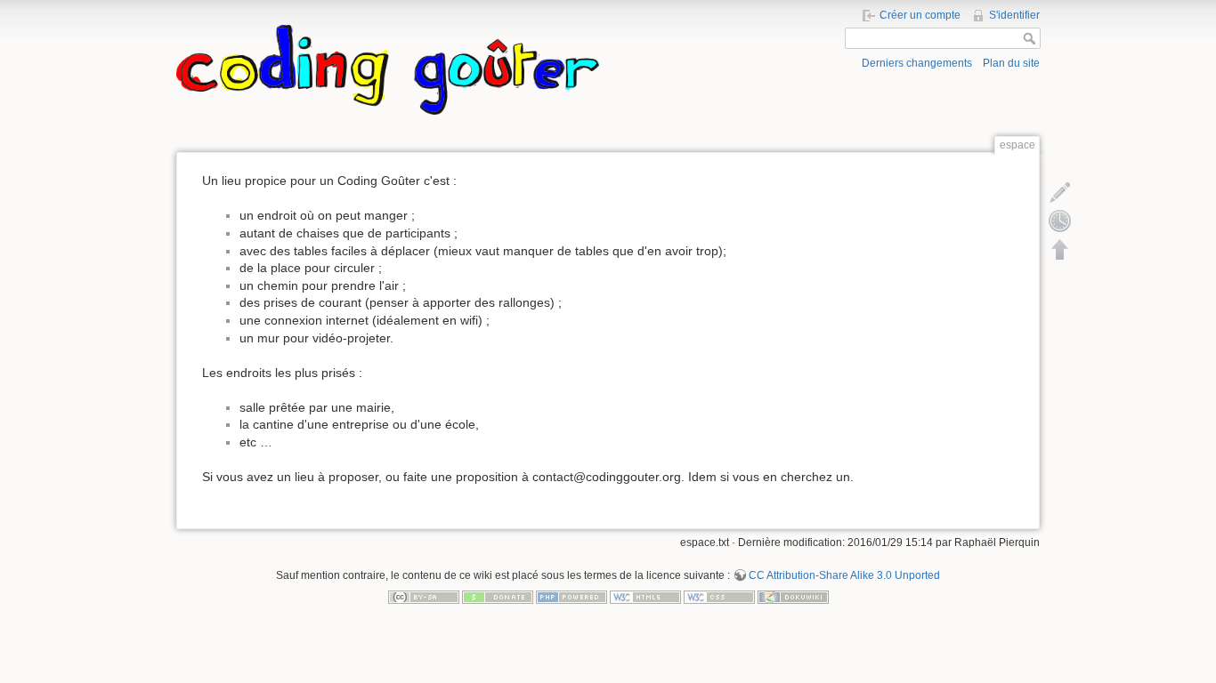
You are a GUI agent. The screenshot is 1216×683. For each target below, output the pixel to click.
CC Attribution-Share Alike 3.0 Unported (844, 575)
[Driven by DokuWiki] (793, 596)
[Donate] (497, 596)
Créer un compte (920, 15)
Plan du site (1011, 63)
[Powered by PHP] (571, 596)
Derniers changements (917, 63)
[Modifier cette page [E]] (1060, 192)
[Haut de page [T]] (1060, 249)
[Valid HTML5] (645, 596)
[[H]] (387, 29)
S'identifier (1014, 15)
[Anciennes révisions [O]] (1060, 220)
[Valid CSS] (719, 596)
